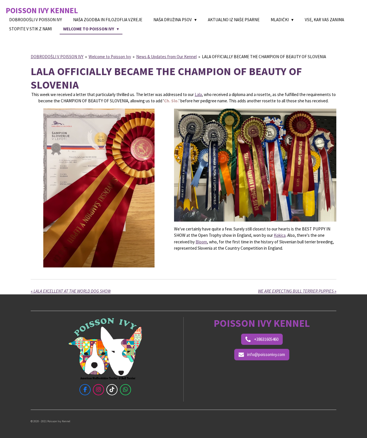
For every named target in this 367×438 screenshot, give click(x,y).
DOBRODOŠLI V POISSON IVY (57, 56)
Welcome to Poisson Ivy (110, 56)
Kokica (280, 235)
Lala (198, 94)
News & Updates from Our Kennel (166, 56)
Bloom (201, 242)
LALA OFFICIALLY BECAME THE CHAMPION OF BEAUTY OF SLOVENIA (264, 56)
